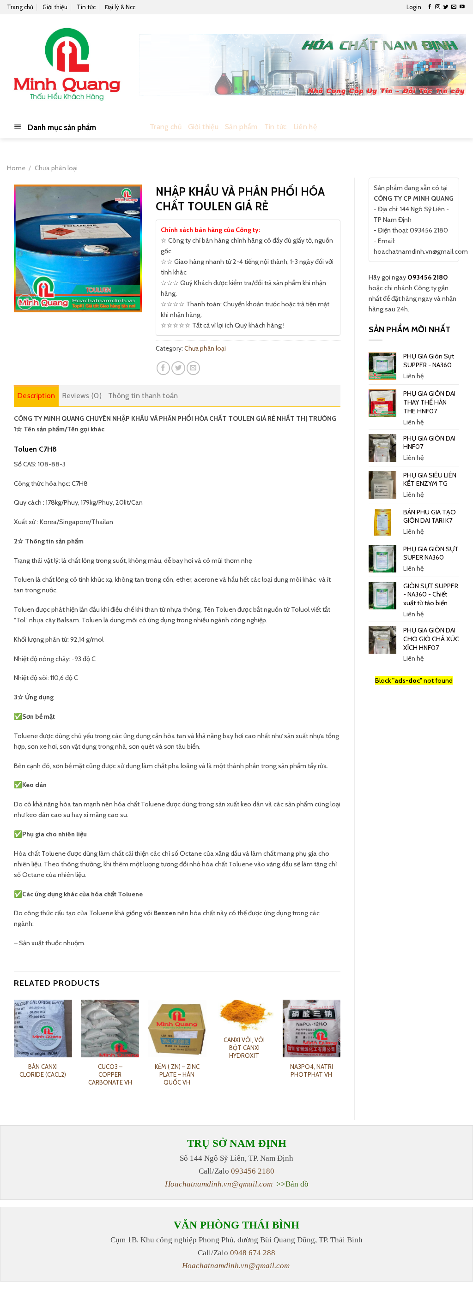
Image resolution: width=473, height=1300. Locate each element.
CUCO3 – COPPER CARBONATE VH (110, 1074)
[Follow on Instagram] (437, 7)
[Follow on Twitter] (446, 7)
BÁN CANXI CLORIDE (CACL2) (42, 1070)
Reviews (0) (82, 395)
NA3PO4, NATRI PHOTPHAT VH (311, 1070)
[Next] (340, 1052)
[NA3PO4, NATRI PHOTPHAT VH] (311, 1029)
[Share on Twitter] (178, 368)
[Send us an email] (453, 7)
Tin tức (86, 7)
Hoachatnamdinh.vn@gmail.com (219, 1184)
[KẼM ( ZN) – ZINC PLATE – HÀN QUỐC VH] (177, 1029)
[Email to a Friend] (193, 368)
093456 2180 (427, 277)
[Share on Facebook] (163, 368)
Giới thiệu (54, 7)
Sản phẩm (241, 126)
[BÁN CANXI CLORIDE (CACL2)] (43, 1029)
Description (36, 395)
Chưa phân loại (56, 168)
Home (16, 168)
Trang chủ (20, 7)
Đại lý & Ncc (120, 7)
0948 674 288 (252, 1252)
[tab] (36, 395)
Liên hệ (305, 126)
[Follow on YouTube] (462, 7)
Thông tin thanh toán (143, 395)
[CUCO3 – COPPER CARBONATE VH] (110, 1029)
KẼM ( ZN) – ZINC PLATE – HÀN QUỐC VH (177, 1074)
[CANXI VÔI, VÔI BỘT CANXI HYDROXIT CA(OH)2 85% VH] (244, 1015)
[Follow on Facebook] (429, 7)
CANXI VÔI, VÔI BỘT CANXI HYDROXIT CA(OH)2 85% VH (244, 1051)
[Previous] (14, 1052)
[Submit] (457, 127)
